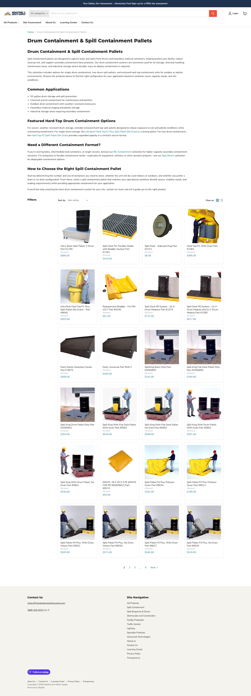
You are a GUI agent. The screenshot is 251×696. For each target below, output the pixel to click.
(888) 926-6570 (35, 610)
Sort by (61, 200)
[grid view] (217, 200)
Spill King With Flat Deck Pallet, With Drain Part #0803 (119, 426)
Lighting (131, 628)
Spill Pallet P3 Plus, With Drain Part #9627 (161, 544)
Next (153, 567)
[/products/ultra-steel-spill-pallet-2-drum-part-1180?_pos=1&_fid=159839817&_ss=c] (77, 226)
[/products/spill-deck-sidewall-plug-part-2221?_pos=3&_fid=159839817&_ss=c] (162, 226)
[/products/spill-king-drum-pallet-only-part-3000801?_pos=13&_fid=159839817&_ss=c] (77, 405)
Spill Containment (135, 607)
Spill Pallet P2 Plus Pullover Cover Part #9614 (202, 484)
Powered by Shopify (36, 687)
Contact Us (87, 22)
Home (30, 32)
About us (131, 641)
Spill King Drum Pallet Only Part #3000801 (77, 426)
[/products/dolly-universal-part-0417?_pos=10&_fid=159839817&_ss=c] (120, 347)
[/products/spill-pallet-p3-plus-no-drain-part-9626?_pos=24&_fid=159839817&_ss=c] (204, 523)
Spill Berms (168, 155)
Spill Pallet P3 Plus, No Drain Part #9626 (202, 544)
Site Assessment (32, 22)
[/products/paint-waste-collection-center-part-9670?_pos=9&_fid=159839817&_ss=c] (77, 347)
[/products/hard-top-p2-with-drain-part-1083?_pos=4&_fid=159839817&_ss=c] (204, 226)
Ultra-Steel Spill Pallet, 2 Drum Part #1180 (77, 247)
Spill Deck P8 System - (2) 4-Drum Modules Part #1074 (160, 308)
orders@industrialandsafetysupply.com (46, 603)
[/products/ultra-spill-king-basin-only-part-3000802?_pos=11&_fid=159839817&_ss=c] (162, 347)
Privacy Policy (133, 653)
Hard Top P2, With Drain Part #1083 (202, 247)
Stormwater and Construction (141, 615)
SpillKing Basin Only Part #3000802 (158, 368)
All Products (11, 22)
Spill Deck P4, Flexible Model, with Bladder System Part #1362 (118, 249)
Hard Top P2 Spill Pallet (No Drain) (50, 135)
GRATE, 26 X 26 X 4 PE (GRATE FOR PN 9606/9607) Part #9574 (119, 485)
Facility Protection (135, 619)
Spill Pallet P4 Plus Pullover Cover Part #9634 (159, 484)
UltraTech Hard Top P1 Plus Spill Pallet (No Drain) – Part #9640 (75, 309)
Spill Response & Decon (138, 611)
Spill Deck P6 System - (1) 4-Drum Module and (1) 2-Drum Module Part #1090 (202, 309)
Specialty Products (136, 632)
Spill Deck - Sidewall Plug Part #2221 (161, 247)
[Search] (213, 13)
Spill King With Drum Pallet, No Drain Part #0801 (77, 484)
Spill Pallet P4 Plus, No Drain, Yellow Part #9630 (118, 544)
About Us (50, 22)
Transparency (133, 657)
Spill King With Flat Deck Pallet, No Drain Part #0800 (162, 426)
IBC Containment (122, 151)
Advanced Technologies (138, 636)
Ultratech (64, 252)
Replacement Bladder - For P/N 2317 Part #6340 (119, 308)
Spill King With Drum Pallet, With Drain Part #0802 (202, 426)
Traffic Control (133, 624)
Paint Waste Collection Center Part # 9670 (76, 368)
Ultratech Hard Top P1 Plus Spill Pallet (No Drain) (111, 131)
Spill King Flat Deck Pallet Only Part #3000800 (203, 368)
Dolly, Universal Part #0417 (117, 367)
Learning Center (68, 22)
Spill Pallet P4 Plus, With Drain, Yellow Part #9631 (77, 544)
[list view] (221, 200)
